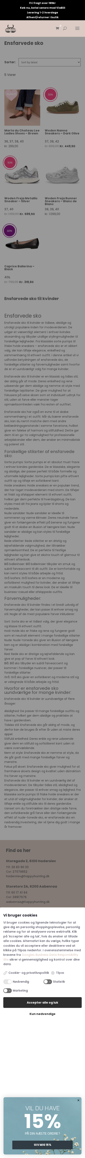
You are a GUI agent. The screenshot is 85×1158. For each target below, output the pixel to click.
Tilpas (60, 973)
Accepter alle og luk (42, 1002)
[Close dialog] (78, 1100)
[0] (57, 28)
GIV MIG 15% (42, 1145)
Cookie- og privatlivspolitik (28, 973)
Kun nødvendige (42, 1014)
